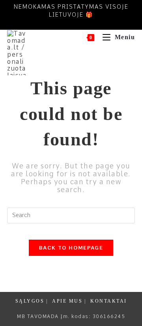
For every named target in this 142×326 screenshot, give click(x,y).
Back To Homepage (71, 248)
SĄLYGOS (30, 301)
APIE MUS (67, 301)
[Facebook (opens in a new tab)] (63, 23)
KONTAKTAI (108, 301)
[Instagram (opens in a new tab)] (77, 23)
